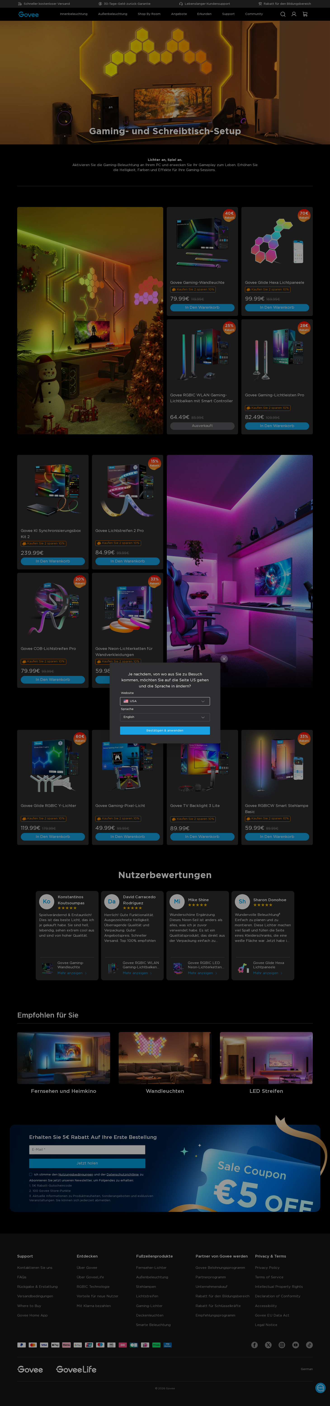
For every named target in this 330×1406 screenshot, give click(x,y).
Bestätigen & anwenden (164, 730)
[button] (165, 701)
